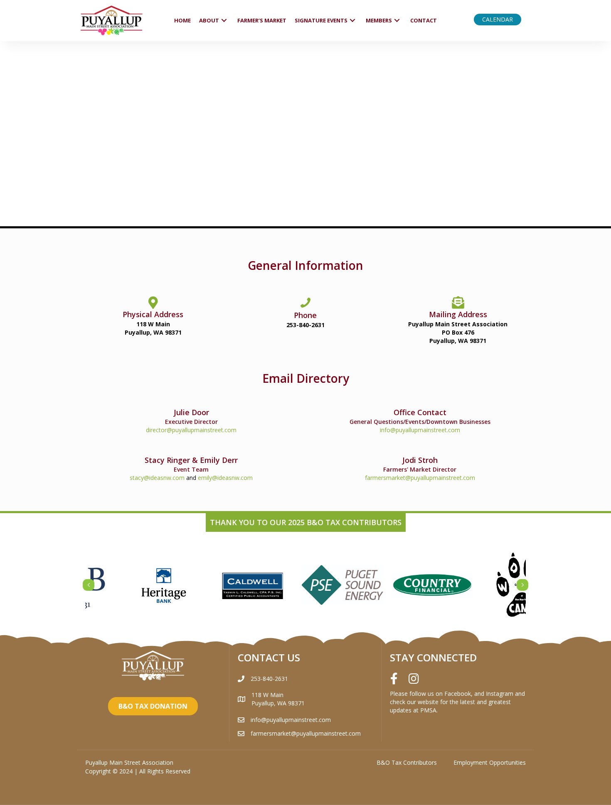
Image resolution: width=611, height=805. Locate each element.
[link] (182, 20)
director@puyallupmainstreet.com (191, 430)
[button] (497, 19)
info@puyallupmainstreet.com (420, 430)
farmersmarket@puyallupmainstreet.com (420, 478)
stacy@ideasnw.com (157, 478)
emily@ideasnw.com (225, 478)
